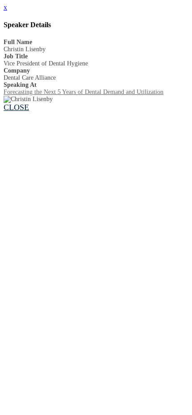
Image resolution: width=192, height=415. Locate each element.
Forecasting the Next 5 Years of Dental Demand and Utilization (83, 92)
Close (16, 107)
